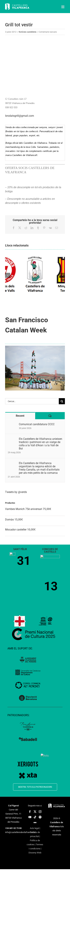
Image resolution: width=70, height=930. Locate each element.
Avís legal (34, 828)
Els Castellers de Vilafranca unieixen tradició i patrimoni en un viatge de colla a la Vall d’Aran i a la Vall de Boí (40, 443)
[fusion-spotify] (40, 817)
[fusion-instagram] (40, 811)
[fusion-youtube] (30, 817)
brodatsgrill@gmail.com (19, 115)
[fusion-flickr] (35, 822)
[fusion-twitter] (35, 811)
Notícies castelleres (27, 32)
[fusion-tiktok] (35, 817)
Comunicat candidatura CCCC (37, 424)
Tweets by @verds (16, 492)
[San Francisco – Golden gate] (35, 347)
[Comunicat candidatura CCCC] (12, 424)
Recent (20, 415)
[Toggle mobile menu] (63, 7)
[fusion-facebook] (30, 811)
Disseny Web (35, 852)
